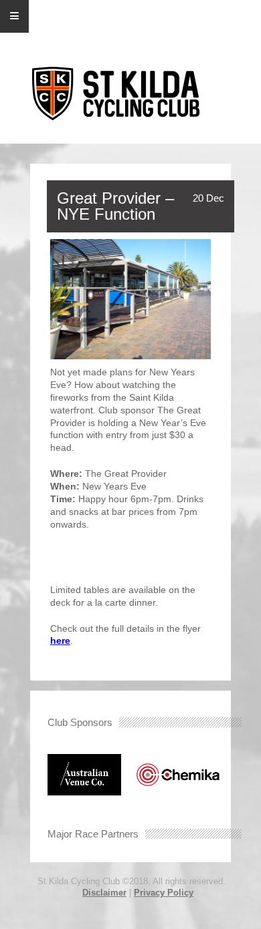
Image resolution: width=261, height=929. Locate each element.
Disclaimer (104, 893)
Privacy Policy (163, 893)
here (60, 640)
